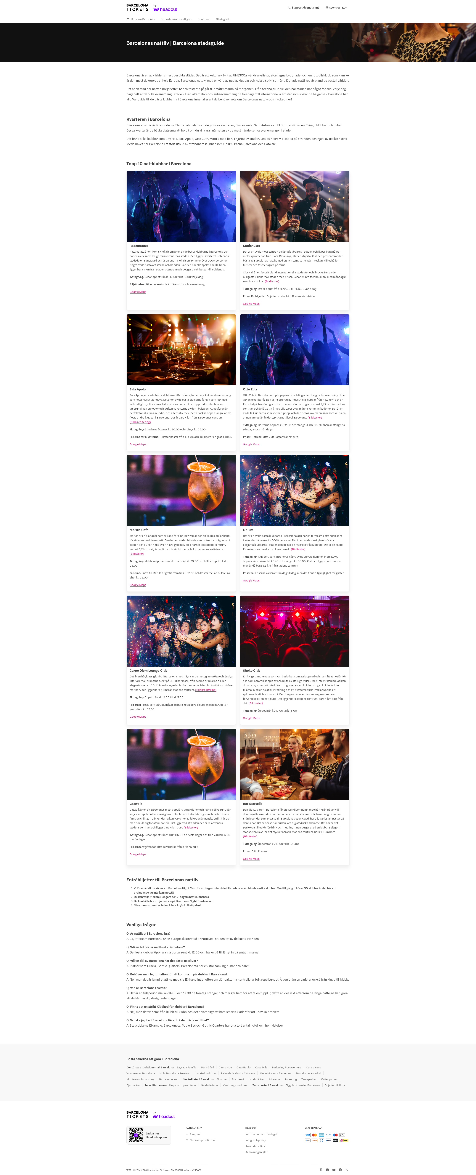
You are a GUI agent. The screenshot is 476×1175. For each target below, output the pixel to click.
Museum (274, 1079)
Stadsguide (223, 19)
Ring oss (195, 1134)
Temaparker (308, 1079)
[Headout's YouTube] (333, 1169)
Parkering (290, 1079)
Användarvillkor (255, 1146)
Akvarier (222, 1079)
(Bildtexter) (272, 281)
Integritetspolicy (255, 1140)
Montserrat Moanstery (140, 1079)
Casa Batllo (244, 1067)
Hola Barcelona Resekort (175, 1073)
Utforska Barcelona (143, 19)
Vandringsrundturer (235, 1085)
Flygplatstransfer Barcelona (303, 1085)
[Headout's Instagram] (327, 1169)
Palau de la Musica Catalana (238, 1073)
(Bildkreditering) (140, 422)
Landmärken (257, 1079)
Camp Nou (225, 1067)
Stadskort (238, 1079)
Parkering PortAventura (286, 1067)
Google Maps (138, 292)
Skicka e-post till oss (202, 1140)
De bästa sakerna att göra (176, 19)
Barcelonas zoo (168, 1079)
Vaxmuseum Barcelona (140, 1073)
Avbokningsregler (256, 1152)
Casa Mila (261, 1067)
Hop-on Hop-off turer (182, 1085)
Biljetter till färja (335, 1085)
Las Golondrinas (205, 1073)
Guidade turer (209, 1085)
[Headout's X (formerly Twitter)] (346, 1169)
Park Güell (207, 1067)
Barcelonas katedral (308, 1073)
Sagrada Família (187, 1067)
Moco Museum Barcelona (275, 1073)
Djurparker (133, 1085)
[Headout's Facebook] (340, 1169)
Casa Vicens (313, 1067)
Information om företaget (261, 1134)
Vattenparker (329, 1079)
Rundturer (204, 19)
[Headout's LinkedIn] (320, 1169)
